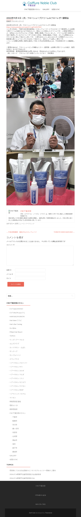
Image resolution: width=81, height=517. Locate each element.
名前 (8, 270)
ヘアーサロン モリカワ (18, 382)
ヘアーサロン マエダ (17, 374)
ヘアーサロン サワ (16, 367)
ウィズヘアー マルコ (17, 340)
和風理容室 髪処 (15, 401)
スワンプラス (14, 359)
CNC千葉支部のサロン (32, 9)
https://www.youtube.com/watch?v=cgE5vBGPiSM (23, 27)
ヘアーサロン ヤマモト (18, 386)
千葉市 (14, 417)
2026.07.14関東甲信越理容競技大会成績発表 (25, 474)
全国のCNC (56, 9)
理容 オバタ (14, 405)
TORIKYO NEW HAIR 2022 (64, 232)
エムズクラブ (14, 343)
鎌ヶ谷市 (15, 428)
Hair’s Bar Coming (16, 324)
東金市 (14, 440)
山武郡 (14, 436)
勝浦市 (14, 452)
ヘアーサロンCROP (16, 390)
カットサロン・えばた (17, 347)
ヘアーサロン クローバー (18, 363)
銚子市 (14, 448)
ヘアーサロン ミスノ (17, 378)
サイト (8, 278)
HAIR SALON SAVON (17, 316)
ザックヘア (13, 351)
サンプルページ (15, 355)
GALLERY (46, 9)
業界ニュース (19, 223)
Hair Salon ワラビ (16, 320)
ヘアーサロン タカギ (17, 370)
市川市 (14, 425)
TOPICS (12, 336)
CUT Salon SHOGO (16, 309)
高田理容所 (13, 409)
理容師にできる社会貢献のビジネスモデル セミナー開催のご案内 (33, 470)
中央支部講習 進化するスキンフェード (21, 232)
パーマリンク (29, 223)
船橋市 (14, 421)
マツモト (13, 398)
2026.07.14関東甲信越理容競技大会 (22, 478)
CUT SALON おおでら (17, 313)
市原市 (14, 432)
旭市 (14, 444)
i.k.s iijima (13, 328)
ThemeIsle (48, 513)
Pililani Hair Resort (16, 332)
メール (9, 274)
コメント (10, 245)
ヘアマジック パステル (18, 394)
